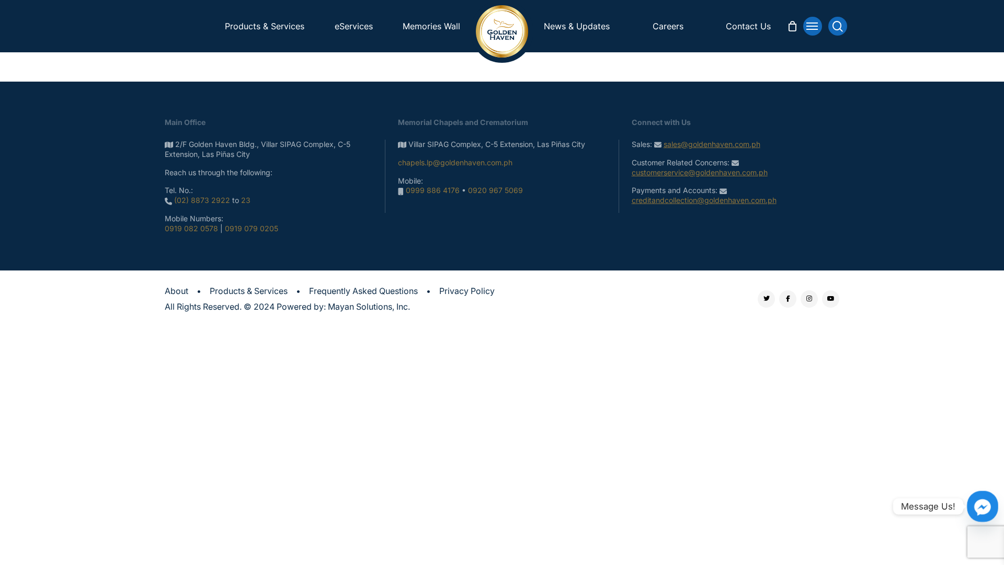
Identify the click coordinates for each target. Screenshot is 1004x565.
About (176, 291)
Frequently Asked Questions (363, 291)
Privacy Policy (467, 291)
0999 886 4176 (433, 190)
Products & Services (249, 291)
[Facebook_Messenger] (982, 506)
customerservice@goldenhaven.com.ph (700, 172)
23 (245, 200)
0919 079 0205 (251, 228)
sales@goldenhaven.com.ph (712, 144)
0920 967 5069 (495, 190)
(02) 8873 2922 (202, 200)
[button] (812, 26)
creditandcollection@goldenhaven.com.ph (704, 200)
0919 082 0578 (191, 228)
